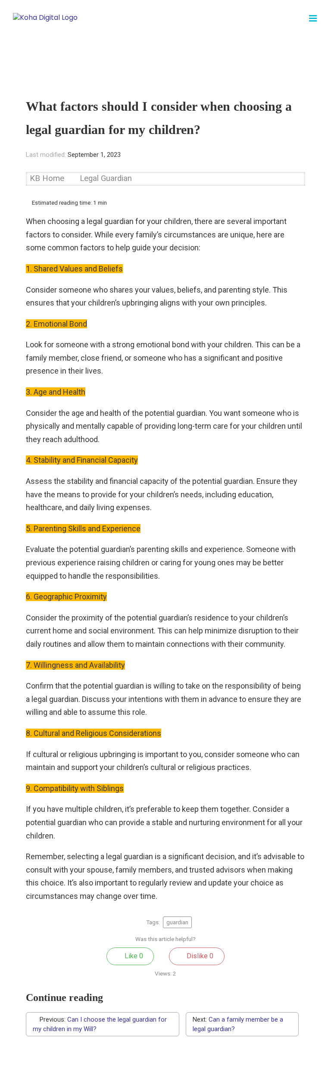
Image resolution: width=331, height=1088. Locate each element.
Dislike (199, 956)
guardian (177, 922)
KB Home (48, 178)
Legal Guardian (106, 178)
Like (133, 956)
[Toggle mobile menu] (313, 18)
